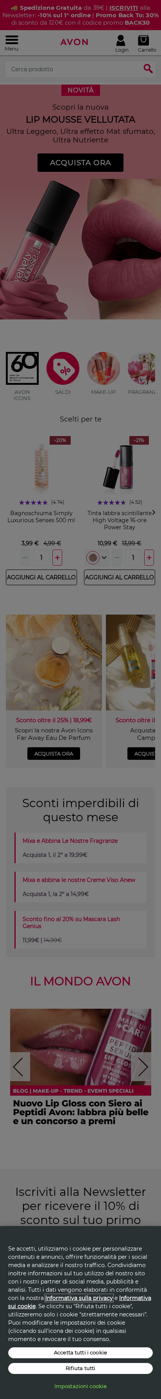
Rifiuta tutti (81, 1368)
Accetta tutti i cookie (80, 1352)
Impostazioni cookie (80, 1386)
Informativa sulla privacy (79, 1298)
